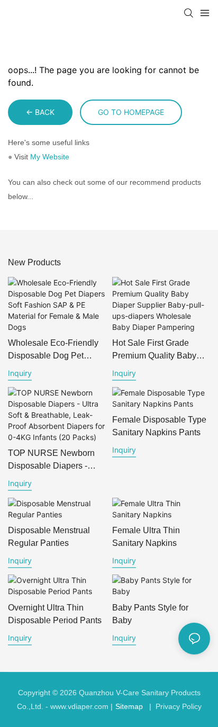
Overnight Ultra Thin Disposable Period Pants (55, 614)
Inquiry (20, 373)
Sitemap (129, 706)
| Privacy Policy (174, 706)
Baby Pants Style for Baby (150, 614)
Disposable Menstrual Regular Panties (49, 537)
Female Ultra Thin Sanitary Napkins (146, 537)
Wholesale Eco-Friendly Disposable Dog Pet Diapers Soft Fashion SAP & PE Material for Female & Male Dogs (53, 350)
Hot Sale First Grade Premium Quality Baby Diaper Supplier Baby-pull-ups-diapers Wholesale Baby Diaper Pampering (157, 350)
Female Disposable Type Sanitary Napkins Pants (159, 426)
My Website (49, 156)
